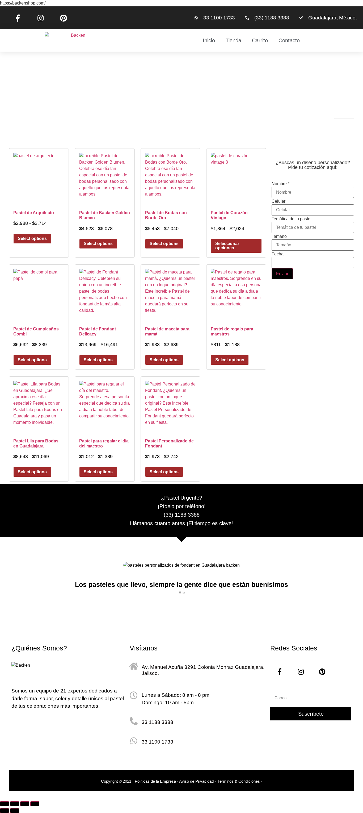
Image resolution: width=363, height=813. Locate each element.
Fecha (278, 254)
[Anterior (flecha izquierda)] (4, 810)
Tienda (233, 40)
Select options (32, 238)
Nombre (280, 184)
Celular (278, 201)
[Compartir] (24, 803)
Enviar (282, 273)
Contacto (289, 40)
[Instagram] (40, 17)
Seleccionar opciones (227, 245)
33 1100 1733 (157, 742)
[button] (18, 587)
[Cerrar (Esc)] (34, 803)
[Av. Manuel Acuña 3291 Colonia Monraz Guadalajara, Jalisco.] (134, 666)
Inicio (209, 40)
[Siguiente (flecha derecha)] (14, 810)
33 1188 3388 (157, 722)
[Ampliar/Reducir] (4, 803)
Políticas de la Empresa (155, 781)
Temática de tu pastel (291, 219)
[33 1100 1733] (134, 741)
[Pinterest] (63, 17)
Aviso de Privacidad (196, 781)
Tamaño (279, 236)
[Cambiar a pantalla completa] (14, 803)
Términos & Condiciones (239, 781)
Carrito (260, 40)
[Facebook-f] (17, 17)
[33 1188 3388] (134, 721)
